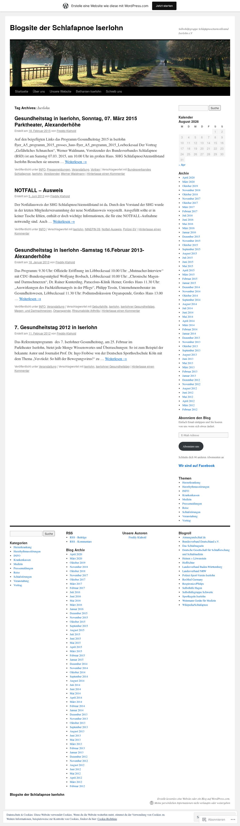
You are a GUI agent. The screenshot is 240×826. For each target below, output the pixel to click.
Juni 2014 (187, 312)
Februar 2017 (189, 211)
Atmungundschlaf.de (194, 537)
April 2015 (188, 270)
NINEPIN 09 (92, 229)
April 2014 (188, 321)
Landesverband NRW (194, 571)
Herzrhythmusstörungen (195, 486)
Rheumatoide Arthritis (86, 311)
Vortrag (95, 169)
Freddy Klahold (66, 131)
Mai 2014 (187, 316)
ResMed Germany (192, 579)
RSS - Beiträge (78, 537)
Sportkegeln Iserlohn (194, 596)
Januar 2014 (189, 333)
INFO (42, 169)
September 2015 (191, 249)
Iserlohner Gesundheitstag (137, 306)
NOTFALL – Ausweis (39, 189)
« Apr (182, 165)
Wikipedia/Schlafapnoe (195, 604)
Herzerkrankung (191, 482)
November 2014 (191, 291)
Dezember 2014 (191, 287)
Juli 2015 (187, 257)
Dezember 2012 (191, 380)
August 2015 (189, 253)
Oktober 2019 (190, 186)
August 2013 (189, 354)
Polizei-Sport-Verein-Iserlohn (198, 575)
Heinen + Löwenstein (194, 558)
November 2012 (191, 384)
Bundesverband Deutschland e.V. (200, 541)
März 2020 (188, 181)
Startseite (21, 91)
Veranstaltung (80, 169)
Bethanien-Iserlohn (88, 91)
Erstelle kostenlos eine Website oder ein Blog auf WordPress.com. (193, 798)
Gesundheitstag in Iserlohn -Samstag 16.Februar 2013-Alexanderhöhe (79, 253)
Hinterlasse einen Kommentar (106, 173)
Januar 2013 (189, 375)
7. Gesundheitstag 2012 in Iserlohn (56, 327)
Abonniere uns (191, 446)
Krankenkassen (190, 495)
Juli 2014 (187, 308)
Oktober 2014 (190, 295)
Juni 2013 (187, 359)
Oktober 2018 (190, 194)
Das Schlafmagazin (193, 545)
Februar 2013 (189, 371)
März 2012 (188, 405)
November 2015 (191, 240)
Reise (185, 508)
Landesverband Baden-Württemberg (202, 567)
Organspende (62, 311)
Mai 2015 (187, 266)
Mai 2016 (187, 224)
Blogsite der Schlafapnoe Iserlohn (66, 27)
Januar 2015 (189, 283)
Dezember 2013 (191, 337)
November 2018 (191, 190)
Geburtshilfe (100, 306)
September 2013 (191, 350)
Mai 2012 (187, 396)
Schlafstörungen (191, 512)
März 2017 (188, 207)
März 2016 (188, 228)
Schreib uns (114, 91)
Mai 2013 (187, 363)
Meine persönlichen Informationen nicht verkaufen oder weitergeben (192, 803)
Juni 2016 (187, 219)
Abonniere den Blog (195, 417)
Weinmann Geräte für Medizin (199, 600)
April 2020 (188, 177)
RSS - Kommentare (81, 541)
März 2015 (188, 274)
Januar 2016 (189, 232)
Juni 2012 (187, 392)
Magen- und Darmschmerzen (33, 311)
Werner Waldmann (73, 173)
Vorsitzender (52, 173)
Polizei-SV (129, 229)
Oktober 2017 (190, 203)
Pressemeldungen (58, 169)
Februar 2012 (189, 409)
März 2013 (188, 367)
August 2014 (189, 304)
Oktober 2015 (190, 245)
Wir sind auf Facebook (197, 465)
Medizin (186, 499)
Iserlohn (37, 173)
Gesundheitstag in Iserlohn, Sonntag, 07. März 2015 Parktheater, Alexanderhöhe (76, 121)
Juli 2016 (187, 215)
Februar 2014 (189, 329)
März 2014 (188, 325)
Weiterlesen (76, 161)
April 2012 (188, 401)
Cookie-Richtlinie (107, 819)
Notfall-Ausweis (112, 229)
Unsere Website (60, 91)
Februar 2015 (189, 278)
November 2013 (191, 342)
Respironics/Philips (193, 583)
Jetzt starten (164, 5)
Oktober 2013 (190, 346)
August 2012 (189, 388)
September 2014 (191, 299)
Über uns (39, 91)
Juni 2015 (187, 262)
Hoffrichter (188, 562)
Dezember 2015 (191, 236)
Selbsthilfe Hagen (192, 588)
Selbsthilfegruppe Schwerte (197, 592)
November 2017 (191, 198)
